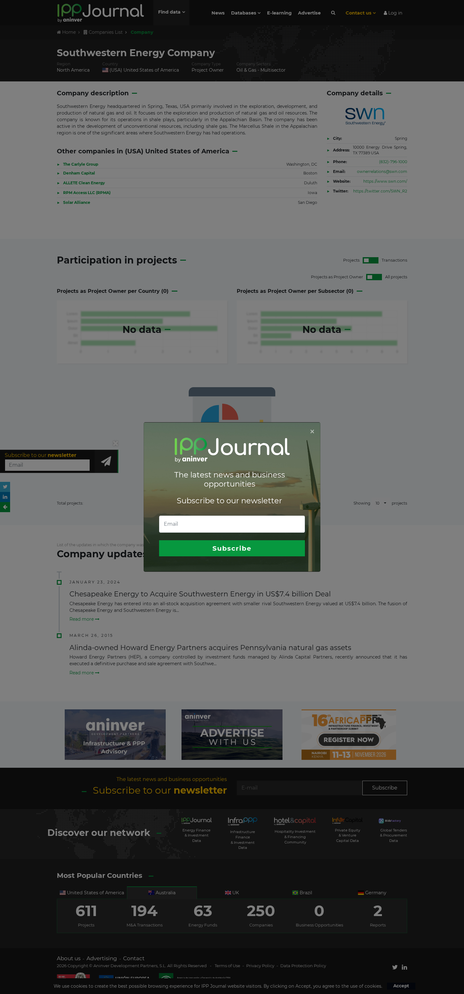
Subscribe (232, 548)
